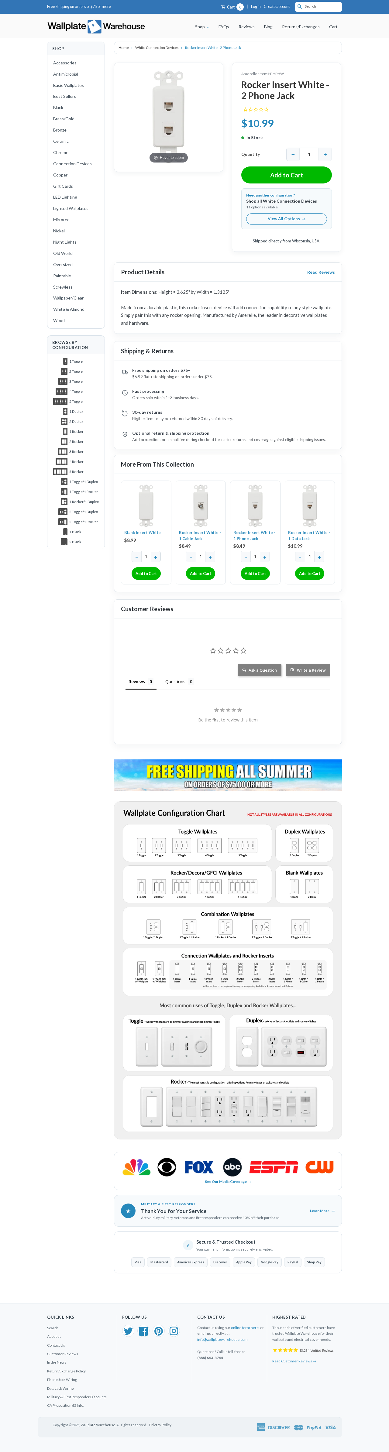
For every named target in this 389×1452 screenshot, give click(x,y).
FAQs (224, 26)
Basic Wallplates (68, 85)
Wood (59, 320)
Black (58, 107)
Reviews (247, 26)
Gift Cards (63, 186)
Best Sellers (64, 96)
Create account (277, 6)
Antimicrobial (65, 74)
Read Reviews (321, 272)
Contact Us (56, 1345)
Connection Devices (72, 163)
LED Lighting (65, 197)
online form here (245, 1327)
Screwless (63, 286)
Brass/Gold (63, 118)
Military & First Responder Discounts (77, 1397)
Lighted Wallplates (70, 208)
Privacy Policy (160, 1425)
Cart (233, 7)
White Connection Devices (157, 47)
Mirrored (61, 219)
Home (124, 47)
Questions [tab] (175, 681)
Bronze (60, 129)
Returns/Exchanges (301, 26)
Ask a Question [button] (263, 670)
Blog (268, 26)
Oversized (63, 264)
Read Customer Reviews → (294, 1361)
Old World (63, 253)
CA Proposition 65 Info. (65, 1405)
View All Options (287, 218)
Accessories (65, 62)
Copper (60, 174)
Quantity (250, 154)
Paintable (62, 275)
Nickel (59, 230)
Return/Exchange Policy (66, 1371)
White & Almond (68, 309)
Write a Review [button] (311, 670)
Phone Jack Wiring (62, 1379)
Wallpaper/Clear (68, 297)
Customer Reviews (62, 1353)
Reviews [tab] (137, 681)
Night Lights (65, 242)
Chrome (60, 152)
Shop (200, 26)
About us (54, 1336)
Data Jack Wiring (60, 1388)
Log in (256, 6)
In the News (56, 1362)
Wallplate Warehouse (98, 1425)
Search (52, 1328)
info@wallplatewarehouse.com (222, 1339)
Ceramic (61, 141)
